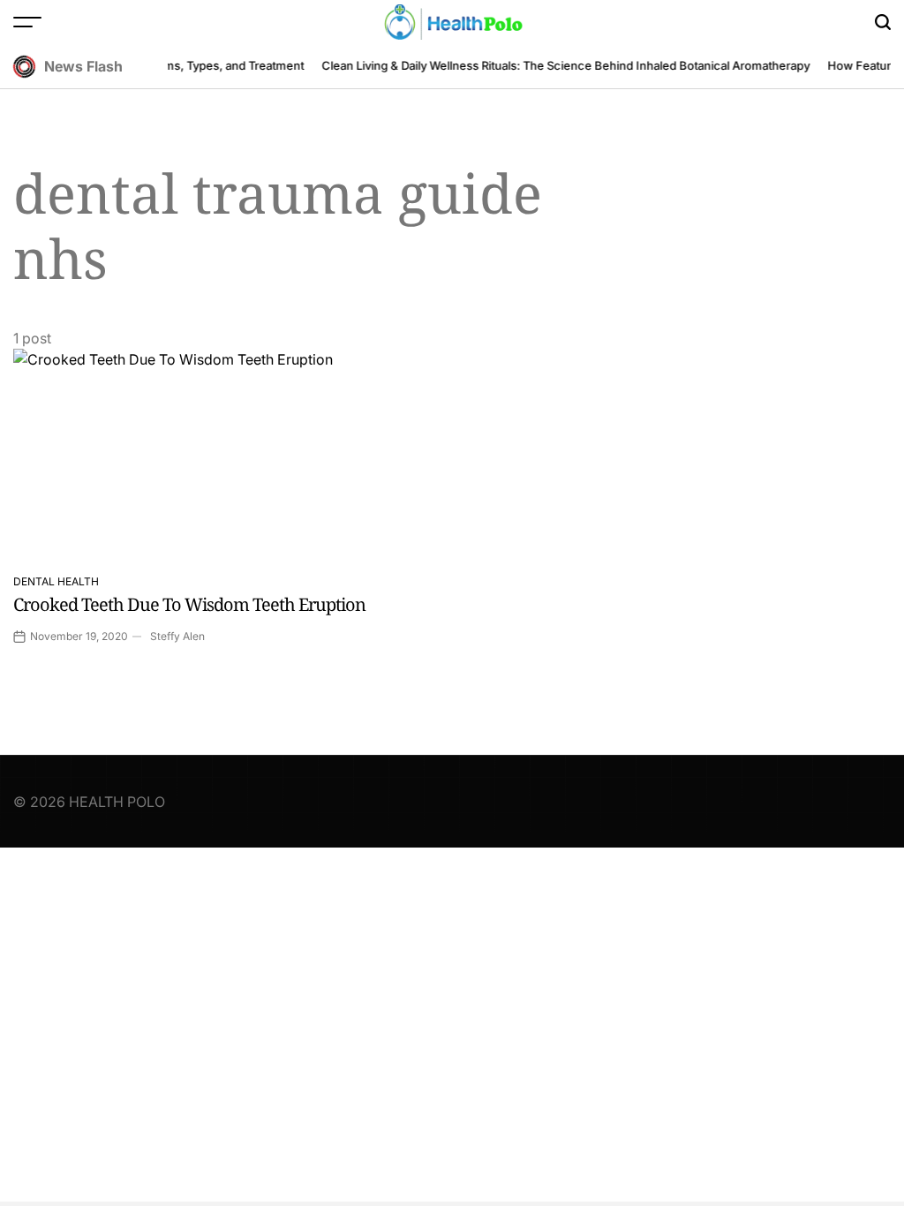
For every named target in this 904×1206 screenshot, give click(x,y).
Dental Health (56, 581)
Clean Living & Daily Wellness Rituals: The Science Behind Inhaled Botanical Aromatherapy (560, 65)
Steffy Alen (177, 636)
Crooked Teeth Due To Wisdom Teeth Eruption (189, 604)
